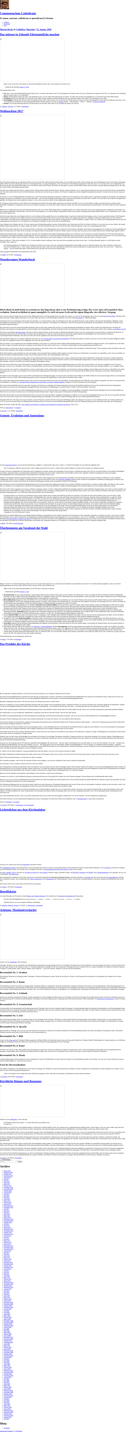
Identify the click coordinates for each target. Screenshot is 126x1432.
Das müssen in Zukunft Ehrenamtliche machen (29, 34)
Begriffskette (8, 891)
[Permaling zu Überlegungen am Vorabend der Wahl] (32, 580)
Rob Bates (9, 802)
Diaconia (30, 29)
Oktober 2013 (8, 1232)
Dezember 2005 (8, 1370)
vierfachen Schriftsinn (64, 479)
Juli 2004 (6, 1399)
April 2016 (7, 1199)
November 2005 (8, 1372)
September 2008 (8, 1325)
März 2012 (7, 1257)
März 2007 (7, 1345)
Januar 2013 (7, 1244)
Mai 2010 (6, 1294)
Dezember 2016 (8, 1187)
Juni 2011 (6, 1272)
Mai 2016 (6, 1197)
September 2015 (8, 1207)
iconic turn (12, 1040)
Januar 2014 (7, 1227)
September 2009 (8, 1307)
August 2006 (7, 1357)
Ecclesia (3, 411)
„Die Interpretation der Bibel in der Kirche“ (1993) (58, 869)
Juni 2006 (6, 1360)
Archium (6, 22)
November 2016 (8, 1189)
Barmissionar (50, 879)
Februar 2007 (8, 1347)
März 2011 (7, 1277)
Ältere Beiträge (5, 1159)
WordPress (19, 1431)
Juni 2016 (6, 1196)
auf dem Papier (48, 338)
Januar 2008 (7, 1335)
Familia (3, 255)
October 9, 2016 (24, 591)
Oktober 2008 (8, 1324)
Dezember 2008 (8, 1320)
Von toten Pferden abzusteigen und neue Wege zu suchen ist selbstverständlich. (42, 382)
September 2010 (8, 1287)
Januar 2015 (7, 1217)
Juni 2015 (6, 1211)
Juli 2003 (6, 1419)
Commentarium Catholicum (18, 13)
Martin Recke (6, 29)
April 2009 (7, 1314)
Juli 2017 (6, 1179)
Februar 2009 (8, 1317)
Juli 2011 (6, 1271)
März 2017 (7, 1184)
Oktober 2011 (8, 1266)
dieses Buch (78, 318)
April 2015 (7, 1214)
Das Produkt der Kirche (15, 644)
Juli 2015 (6, 1209)
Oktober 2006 (8, 1354)
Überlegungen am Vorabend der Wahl (24, 528)
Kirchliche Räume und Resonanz (21, 1081)
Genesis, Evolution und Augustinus (22, 415)
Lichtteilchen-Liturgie (8, 867)
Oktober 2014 (8, 1222)
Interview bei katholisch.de (67, 896)
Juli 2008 (6, 1329)
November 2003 (8, 1412)
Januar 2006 (7, 1369)
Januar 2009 (7, 1319)
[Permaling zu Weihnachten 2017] (32, 179)
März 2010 (7, 1297)
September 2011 (8, 1267)
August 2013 (7, 1236)
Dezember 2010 (8, 1282)
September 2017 (8, 1176)
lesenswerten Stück (11, 465)
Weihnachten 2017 (11, 111)
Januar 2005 (7, 1389)
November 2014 (8, 1221)
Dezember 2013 (8, 1229)
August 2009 (7, 1309)
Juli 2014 (6, 1224)
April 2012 (7, 1256)
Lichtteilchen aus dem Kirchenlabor (22, 809)
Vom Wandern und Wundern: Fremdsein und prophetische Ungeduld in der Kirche (46, 404)
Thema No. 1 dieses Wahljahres (43, 626)
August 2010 (7, 1289)
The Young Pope (14, 874)
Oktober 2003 (8, 1414)
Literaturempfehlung (103, 872)
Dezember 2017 (8, 1172)
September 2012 (8, 1249)
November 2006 (8, 1352)
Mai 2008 (6, 1330)
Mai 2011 (6, 1274)
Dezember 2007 (8, 1337)
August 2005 (7, 1377)
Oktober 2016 (8, 1191)
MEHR (91, 872)
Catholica (20, 29)
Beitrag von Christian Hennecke (36, 896)
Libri (5, 25)
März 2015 (7, 1216)
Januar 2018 (7, 1171)
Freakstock (82, 872)
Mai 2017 (6, 1181)
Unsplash (18, 407)
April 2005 (7, 1384)
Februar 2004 (8, 1407)
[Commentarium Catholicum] (4, 9)
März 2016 (7, 1201)
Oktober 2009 (8, 1305)
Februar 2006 (8, 1367)
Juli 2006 (6, 1359)
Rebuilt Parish (82, 799)
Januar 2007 (7, 1349)
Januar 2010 (7, 1300)
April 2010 (7, 1295)
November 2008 (8, 1322)
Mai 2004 (6, 1402)
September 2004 (8, 1395)
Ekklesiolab (26, 864)
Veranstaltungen (113, 877)
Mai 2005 (6, 1382)
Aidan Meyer (9, 407)
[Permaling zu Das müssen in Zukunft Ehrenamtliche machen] (32, 81)
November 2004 (8, 1392)
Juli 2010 (6, 1290)
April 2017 (7, 1182)
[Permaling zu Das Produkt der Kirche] (32, 690)
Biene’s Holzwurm (35, 879)
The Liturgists (43, 872)
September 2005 (8, 1375)
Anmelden (7, 1428)
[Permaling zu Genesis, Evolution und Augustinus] (32, 462)
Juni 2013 (6, 1239)
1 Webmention (19, 805)
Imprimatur (7, 24)
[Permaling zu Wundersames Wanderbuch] (32, 306)
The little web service (31, 872)
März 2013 (7, 1241)
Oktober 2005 (8, 1374)
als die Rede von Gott (119, 329)
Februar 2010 (8, 1299)
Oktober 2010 (8, 1285)
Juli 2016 (6, 1194)
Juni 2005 (6, 1380)
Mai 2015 (6, 1212)
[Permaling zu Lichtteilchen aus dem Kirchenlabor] (32, 861)
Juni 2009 (6, 1312)
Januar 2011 (7, 1281)
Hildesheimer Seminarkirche (105, 999)
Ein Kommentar (18, 523)
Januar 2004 (7, 1409)
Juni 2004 (6, 1400)
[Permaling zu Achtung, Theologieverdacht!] (32, 959)
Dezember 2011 (8, 1262)
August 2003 (7, 1417)
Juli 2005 (6, 1379)
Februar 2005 (8, 1387)
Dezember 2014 (8, 1219)
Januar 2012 (7, 1261)
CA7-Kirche (106, 867)
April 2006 (7, 1364)
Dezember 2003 (8, 1410)
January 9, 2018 (24, 87)
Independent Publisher (6, 1431)
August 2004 (7, 1397)
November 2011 (8, 1264)
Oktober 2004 (8, 1394)
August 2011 (7, 1269)
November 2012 (8, 1247)
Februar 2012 (8, 1259)
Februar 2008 (8, 1334)
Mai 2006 (6, 1362)
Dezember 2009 (8, 1302)
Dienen (61, 101)
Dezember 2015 (8, 1206)
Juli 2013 (6, 1237)
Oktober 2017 (8, 1174)
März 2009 (7, 1315)
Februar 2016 (8, 1202)
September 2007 (8, 1342)
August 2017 (7, 1177)
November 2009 (8, 1304)
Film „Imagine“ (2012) (9, 872)
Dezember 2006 (8, 1350)
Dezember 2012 (8, 1246)
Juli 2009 (6, 1310)
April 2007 (7, 1344)
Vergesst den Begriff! (99, 101)
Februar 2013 (8, 1242)
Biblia (3, 523)
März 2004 (7, 1405)
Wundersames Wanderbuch (17, 259)
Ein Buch (87, 877)
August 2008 (7, 1327)
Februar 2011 (7, 1279)
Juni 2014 (6, 1226)
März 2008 (7, 1332)
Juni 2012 (6, 1252)
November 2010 (8, 1284)
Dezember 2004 (8, 1390)
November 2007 (8, 1339)
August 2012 (7, 1251)
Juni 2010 (6, 1292)
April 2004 (7, 1404)
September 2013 (8, 1234)
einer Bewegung (20, 332)
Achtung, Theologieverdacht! (18, 910)
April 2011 (7, 1276)
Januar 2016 (7, 1204)
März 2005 (7, 1385)
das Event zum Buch (109, 316)
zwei (106, 877)
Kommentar (25, 106)
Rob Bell (75, 872)
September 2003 (8, 1415)
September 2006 (8, 1355)
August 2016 (7, 1192)
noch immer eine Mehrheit (60, 338)
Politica (3, 639)
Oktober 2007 (8, 1340)
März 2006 (7, 1365)
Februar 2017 (8, 1186)
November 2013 (8, 1231)
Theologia (4, 1076)
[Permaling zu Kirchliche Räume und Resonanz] (32, 1116)
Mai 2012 (6, 1254)
